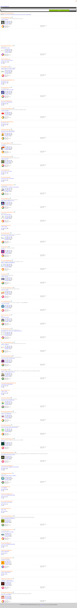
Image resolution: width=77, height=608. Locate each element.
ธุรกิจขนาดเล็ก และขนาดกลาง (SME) (9, 454)
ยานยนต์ (2, 19)
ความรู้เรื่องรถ (6, 344)
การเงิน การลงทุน (9, 171)
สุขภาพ (2, 214)
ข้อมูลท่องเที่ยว (6, 551)
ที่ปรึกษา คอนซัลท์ (6, 317)
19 (28, 14)
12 (17, 14)
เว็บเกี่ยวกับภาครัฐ (12, 358)
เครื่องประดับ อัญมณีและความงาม (9, 200)
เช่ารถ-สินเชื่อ (6, 110)
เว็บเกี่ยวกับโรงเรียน (7, 572)
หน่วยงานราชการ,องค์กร (5, 89)
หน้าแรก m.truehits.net (5, 6)
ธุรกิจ (2, 317)
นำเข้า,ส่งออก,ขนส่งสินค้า (7, 594)
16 (23, 14)
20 (30, 14)
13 (19, 14)
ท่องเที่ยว (2, 413)
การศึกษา (2, 60)
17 (25, 14)
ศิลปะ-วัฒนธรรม (3, 81)
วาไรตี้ (5, 509)
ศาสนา (8, 81)
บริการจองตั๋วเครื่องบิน (7, 413)
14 (20, 14)
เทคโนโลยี (6, 276)
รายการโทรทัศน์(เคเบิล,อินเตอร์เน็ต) (9, 495)
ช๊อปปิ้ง (2, 200)
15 (22, 14)
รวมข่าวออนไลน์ (6, 303)
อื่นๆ (5, 145)
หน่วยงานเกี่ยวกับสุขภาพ (7, 214)
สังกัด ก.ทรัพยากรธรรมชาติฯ (13, 427)
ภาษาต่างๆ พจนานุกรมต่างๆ (9, 60)
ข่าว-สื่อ (2, 303)
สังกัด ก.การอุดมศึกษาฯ (12, 475)
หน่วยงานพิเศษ (11, 178)
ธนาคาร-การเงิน (3, 171)
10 (14, 14)
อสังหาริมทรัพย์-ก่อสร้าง (4, 187)
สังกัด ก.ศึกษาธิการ (12, 131)
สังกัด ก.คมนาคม (11, 235)
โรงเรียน (6, 226)
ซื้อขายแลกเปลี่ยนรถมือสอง (8, 384)
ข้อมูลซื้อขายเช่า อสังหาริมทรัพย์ (14, 187)
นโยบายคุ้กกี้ (41, 604)
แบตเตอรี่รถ (6, 19)
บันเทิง (2, 509)
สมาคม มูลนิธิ (11, 89)
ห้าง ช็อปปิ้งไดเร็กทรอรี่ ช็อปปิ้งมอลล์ (9, 262)
